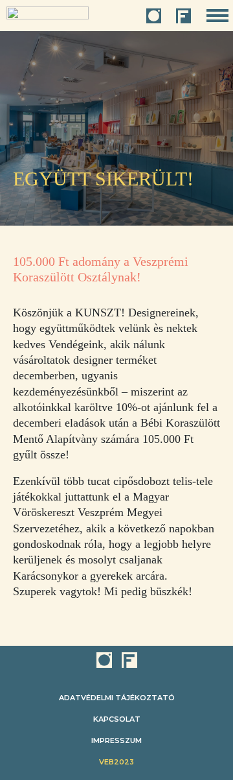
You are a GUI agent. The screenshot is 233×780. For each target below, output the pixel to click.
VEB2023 (116, 761)
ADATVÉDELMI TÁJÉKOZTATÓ (117, 697)
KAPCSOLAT (116, 719)
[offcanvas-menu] (217, 15)
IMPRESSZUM (116, 740)
